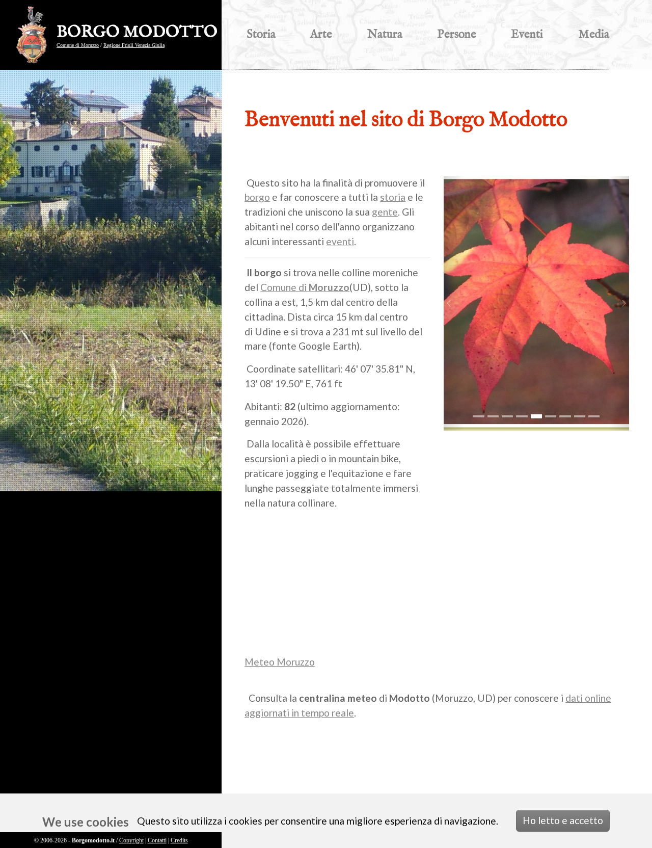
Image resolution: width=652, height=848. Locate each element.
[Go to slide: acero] (536, 416)
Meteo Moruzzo (279, 662)
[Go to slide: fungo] (564, 416)
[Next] (619, 303)
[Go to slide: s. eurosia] (521, 416)
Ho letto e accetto (563, 820)
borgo (257, 197)
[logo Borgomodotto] (34, 35)
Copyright (131, 840)
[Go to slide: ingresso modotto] (478, 416)
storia (392, 197)
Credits (179, 840)
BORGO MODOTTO (137, 32)
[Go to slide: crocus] (507, 416)
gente (385, 212)
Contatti (157, 840)
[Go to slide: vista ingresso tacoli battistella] (493, 416)
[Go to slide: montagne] (594, 416)
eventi (340, 241)
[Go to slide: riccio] (550, 416)
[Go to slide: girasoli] (579, 416)
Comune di (304, 287)
